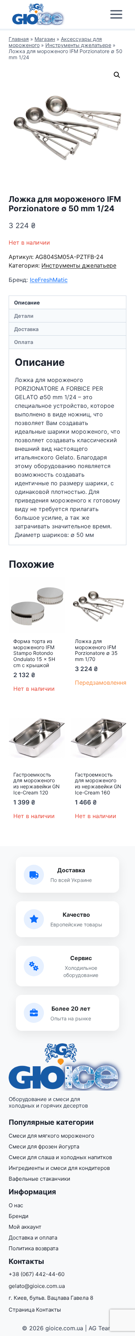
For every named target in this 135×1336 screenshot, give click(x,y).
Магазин (45, 39)
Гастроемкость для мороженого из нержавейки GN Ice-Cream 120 (36, 783)
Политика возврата (33, 1248)
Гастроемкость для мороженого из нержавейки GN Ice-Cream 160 (98, 783)
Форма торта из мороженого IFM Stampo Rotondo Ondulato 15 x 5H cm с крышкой (34, 653)
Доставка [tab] (26, 329)
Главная (19, 39)
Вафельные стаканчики (39, 1178)
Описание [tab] (27, 302)
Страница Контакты (35, 1309)
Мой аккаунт (25, 1226)
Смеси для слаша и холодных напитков (60, 1157)
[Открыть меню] (116, 14)
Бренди (18, 1216)
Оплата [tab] (23, 342)
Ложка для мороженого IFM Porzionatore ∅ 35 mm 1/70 (96, 650)
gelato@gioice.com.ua (37, 1286)
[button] (117, 75)
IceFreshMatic (49, 279)
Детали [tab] (23, 316)
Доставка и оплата (33, 1237)
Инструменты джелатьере (78, 45)
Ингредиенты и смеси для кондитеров (59, 1168)
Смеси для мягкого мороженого (51, 1135)
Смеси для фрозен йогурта (44, 1146)
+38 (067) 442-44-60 (36, 1274)
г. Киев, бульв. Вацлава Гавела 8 (51, 1297)
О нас (16, 1205)
